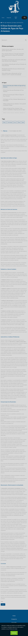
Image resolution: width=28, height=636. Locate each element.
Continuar (14, 632)
